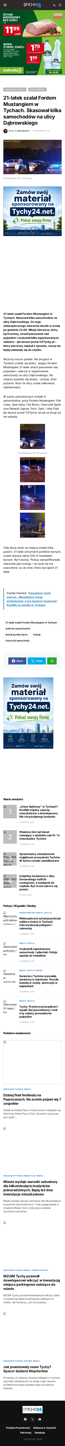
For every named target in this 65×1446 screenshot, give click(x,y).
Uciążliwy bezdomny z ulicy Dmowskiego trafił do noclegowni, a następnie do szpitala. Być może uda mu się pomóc (38, 882)
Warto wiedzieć (37, 89)
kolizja (36, 634)
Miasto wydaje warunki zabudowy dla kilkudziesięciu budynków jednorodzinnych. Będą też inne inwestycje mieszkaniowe (30, 1188)
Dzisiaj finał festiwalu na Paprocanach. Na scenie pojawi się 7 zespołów (32, 1099)
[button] (5, 5)
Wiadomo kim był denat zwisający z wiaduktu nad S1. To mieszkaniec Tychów (39, 835)
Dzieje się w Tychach (15, 89)
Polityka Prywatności (18, 1427)
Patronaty (25, 1432)
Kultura (28, 1361)
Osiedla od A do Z (40, 1270)
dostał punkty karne (16, 634)
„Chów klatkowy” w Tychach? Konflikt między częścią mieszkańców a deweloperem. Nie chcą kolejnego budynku (38, 811)
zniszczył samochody (17, 640)
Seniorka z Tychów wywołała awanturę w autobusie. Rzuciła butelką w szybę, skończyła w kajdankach (38, 981)
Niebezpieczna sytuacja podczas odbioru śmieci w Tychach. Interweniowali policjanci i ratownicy (40, 923)
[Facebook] (25, 1419)
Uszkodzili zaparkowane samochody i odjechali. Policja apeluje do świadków (38, 952)
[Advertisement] (32, 268)
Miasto (39, 913)
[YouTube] (39, 1419)
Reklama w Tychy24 (44, 1427)
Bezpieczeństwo (27, 913)
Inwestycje (29, 1176)
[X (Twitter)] (32, 1419)
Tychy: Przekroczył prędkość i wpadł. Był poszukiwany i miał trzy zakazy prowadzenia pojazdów (38, 1011)
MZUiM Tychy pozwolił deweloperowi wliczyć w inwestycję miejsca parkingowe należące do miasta (31, 1282)
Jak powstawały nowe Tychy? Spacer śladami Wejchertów (27, 1369)
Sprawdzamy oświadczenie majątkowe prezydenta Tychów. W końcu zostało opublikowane (39, 857)
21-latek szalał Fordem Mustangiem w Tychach (31, 622)
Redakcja (40, 1432)
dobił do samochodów (18, 628)
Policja (48, 913)
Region (39, 970)
